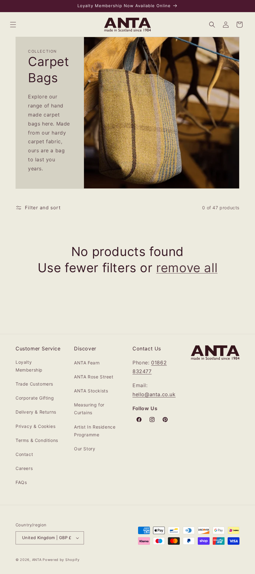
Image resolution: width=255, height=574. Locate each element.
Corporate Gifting (35, 398)
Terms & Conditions (37, 440)
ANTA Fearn (87, 362)
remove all (186, 267)
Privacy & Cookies (35, 426)
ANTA (37, 559)
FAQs (21, 482)
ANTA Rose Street (94, 376)
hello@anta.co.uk (154, 394)
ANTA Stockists (91, 390)
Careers (24, 468)
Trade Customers (34, 384)
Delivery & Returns (36, 412)
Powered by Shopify (61, 559)
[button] (13, 24)
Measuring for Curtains (89, 408)
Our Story (84, 448)
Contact (24, 454)
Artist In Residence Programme (94, 430)
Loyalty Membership (29, 365)
